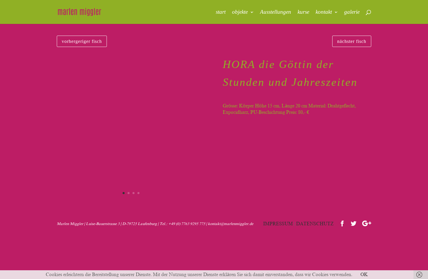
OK (364, 274)
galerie (352, 12)
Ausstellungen (275, 12)
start (221, 12)
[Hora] (131, 203)
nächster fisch (351, 41)
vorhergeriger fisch (82, 41)
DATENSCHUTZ (315, 223)
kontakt (324, 12)
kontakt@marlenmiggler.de (230, 224)
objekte (240, 12)
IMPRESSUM (278, 223)
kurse (303, 12)
